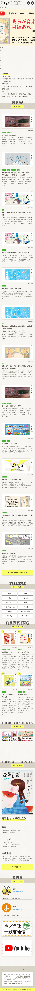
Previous (3, 7)
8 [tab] (0, 68)
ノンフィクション (10, 607)
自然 (10, 593)
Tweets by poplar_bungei (11, 898)
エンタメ (10, 602)
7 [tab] (0, 66)
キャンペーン (26, 611)
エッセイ (26, 616)
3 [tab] (0, 55)
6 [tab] (0, 63)
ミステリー (10, 616)
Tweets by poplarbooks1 (10, 915)
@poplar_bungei (18, 891)
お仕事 (26, 598)
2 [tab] (0, 53)
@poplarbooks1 (17, 909)
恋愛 (26, 602)
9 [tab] (0, 71)
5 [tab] (0, 61)
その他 (26, 607)
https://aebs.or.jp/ (17, 983)
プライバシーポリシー (8, 969)
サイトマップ (23, 969)
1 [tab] (0, 50)
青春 (10, 598)
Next (1, 47)
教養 (26, 593)
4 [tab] (0, 58)
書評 (10, 611)
